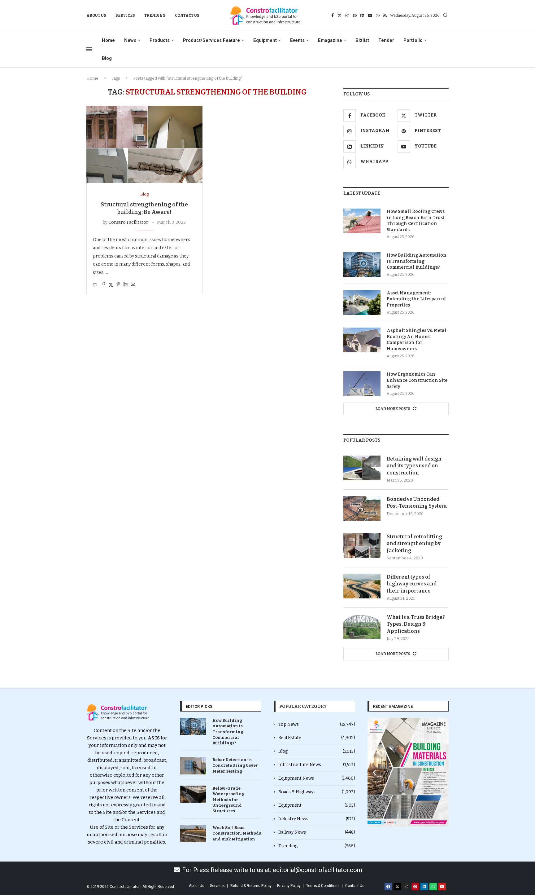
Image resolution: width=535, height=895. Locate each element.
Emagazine (330, 40)
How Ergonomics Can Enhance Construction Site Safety (417, 380)
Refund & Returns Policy (251, 886)
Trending (155, 15)
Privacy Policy (289, 886)
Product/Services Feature (211, 40)
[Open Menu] (89, 49)
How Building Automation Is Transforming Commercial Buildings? (416, 261)
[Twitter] (339, 15)
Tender (386, 40)
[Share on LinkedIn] (126, 285)
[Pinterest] (355, 15)
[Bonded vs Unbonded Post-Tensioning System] (362, 508)
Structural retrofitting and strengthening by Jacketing (414, 543)
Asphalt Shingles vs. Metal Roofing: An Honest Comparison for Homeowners (416, 339)
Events (297, 40)
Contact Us (187, 15)
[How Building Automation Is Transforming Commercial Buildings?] (362, 264)
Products (160, 40)
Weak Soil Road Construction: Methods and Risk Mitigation (236, 833)
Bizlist (362, 40)
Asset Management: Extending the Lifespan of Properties (416, 299)
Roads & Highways (316, 792)
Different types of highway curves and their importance (412, 584)
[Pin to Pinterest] (118, 285)
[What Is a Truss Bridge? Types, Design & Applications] (362, 626)
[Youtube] (370, 15)
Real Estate (316, 737)
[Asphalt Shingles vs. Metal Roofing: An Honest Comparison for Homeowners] (362, 340)
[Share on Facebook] (103, 285)
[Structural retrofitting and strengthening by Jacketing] (362, 545)
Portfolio (413, 40)
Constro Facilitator (128, 222)
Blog (107, 58)
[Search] (445, 15)
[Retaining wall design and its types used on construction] (362, 468)
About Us (96, 15)
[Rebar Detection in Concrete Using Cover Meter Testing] (193, 765)
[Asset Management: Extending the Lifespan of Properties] (362, 302)
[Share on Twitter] (111, 285)
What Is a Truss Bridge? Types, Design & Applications (416, 624)
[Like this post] (95, 285)
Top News (316, 724)
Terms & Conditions (323, 886)
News (130, 40)
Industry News (316, 819)
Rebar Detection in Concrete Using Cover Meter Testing (235, 765)
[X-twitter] (397, 886)
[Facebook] (332, 15)
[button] (374, 772)
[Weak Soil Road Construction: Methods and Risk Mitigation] (193, 833)
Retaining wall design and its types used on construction (414, 466)
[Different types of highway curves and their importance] (362, 586)
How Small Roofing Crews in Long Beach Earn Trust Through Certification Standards (416, 220)
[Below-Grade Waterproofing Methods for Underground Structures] (193, 794)
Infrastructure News (316, 764)
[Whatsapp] (378, 15)
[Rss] (385, 15)
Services (125, 15)
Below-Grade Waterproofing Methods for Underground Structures (228, 799)
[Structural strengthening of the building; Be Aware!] (144, 144)
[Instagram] (347, 15)
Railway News (316, 832)
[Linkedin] (362, 15)
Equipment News (316, 778)
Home (108, 40)
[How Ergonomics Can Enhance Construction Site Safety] (362, 383)
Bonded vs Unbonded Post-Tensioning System (417, 502)
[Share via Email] (133, 285)
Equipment (265, 40)
